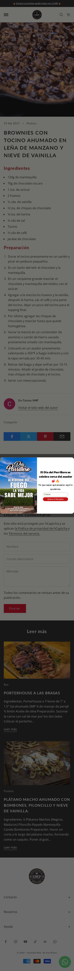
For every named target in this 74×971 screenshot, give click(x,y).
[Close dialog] (1, 459)
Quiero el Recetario (55, 499)
